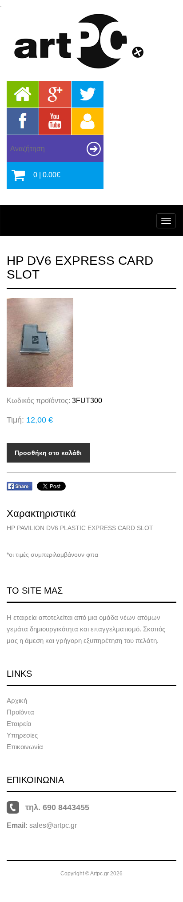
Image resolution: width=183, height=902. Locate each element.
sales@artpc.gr (53, 825)
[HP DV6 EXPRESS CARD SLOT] (91, 342)
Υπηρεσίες (22, 735)
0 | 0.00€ (46, 175)
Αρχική (17, 700)
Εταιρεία (19, 723)
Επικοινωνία (25, 746)
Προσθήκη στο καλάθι (48, 452)
